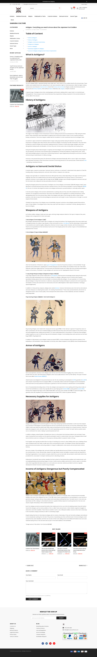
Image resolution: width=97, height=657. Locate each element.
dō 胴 (74, 380)
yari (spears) (54, 275)
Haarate (39, 88)
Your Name (28, 575)
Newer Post (82, 565)
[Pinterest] (50, 643)
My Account (82, 9)
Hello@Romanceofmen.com (30, 4)
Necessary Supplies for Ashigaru (36, 48)
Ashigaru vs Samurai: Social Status (36, 42)
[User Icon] (77, 8)
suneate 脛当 (81, 388)
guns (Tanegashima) (52, 265)
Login (80, 7)
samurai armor (44, 87)
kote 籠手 (84, 380)
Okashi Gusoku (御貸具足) (40, 376)
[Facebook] (43, 643)
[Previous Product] (11, 95)
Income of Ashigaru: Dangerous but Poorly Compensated (42, 51)
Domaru (35, 88)
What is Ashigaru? (32, 37)
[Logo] (18, 10)
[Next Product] (22, 95)
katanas (57, 288)
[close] (86, 1)
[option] (17, 98)
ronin (85, 160)
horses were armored (59, 87)
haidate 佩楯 (66, 388)
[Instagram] (46, 643)
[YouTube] (54, 643)
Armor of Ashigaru (32, 46)
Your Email (60, 575)
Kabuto (51, 88)
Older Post (30, 565)
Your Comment (30, 581)
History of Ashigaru (32, 40)
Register (85, 7)
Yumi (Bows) (66, 223)
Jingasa (62, 88)
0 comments (43, 29)
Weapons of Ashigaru (33, 44)
